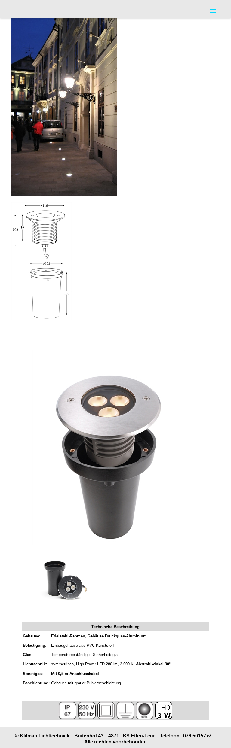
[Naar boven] (207, 734)
